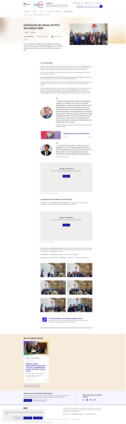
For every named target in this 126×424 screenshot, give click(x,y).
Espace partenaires (79, 2)
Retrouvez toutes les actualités (32, 386)
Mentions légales (48, 419)
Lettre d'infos (99, 2)
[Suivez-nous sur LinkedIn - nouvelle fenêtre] (91, 400)
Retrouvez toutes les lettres (39, 400)
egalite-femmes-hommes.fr (77, 414)
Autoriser (66, 176)
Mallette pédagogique (68, 11)
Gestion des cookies (75, 419)
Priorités (34, 11)
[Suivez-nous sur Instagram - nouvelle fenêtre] (87, 400)
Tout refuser (28, 417)
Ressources (57, 11)
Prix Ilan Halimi (50, 11)
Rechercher (101, 6)
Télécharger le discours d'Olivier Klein (76, 133)
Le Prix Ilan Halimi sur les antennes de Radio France (65, 318)
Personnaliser (17, 417)
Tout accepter (38, 417)
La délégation (26, 11)
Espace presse (89, 2)
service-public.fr (90, 414)
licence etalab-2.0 (49, 422)
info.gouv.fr (65, 414)
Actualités (30, 14)
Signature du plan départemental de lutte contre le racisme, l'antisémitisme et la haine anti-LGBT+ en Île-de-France (36, 367)
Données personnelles (58, 419)
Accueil (25, 14)
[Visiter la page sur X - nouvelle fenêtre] (83, 400)
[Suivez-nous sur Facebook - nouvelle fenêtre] (94, 400)
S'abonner (27, 400)
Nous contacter (66, 419)
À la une (41, 11)
